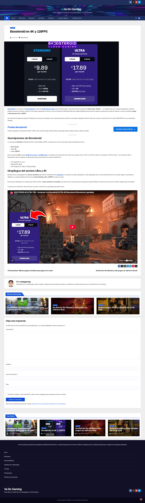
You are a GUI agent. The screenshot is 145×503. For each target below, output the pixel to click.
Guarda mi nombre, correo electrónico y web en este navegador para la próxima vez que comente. (37, 394)
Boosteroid (11, 109)
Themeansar (85, 500)
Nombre (8, 364)
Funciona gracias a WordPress (64, 500)
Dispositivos (77, 18)
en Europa (59, 174)
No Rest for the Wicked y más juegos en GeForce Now (116, 270)
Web (7, 384)
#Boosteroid (24, 37)
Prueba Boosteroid (17, 127)
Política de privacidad (10, 477)
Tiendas (6, 469)
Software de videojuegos (11, 464)
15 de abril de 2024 (117, 433)
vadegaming (25, 282)
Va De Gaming (72, 9)
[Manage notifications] (141, 499)
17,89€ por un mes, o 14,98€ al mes (36, 155)
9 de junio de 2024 (48, 433)
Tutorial (41, 18)
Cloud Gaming (63, 18)
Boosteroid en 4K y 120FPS (53, 430)
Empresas (7, 456)
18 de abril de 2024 (83, 433)
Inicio (13, 18)
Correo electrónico (12, 374)
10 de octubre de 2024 (16, 433)
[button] (136, 18)
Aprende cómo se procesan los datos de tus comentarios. (49, 404)
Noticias (22, 18)
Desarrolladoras (9, 460)
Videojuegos (8, 473)
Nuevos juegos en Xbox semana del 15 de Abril (116, 308)
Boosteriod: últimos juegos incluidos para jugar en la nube (31, 270)
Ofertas (51, 18)
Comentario (10, 329)
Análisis (31, 18)
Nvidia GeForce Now (48, 109)
